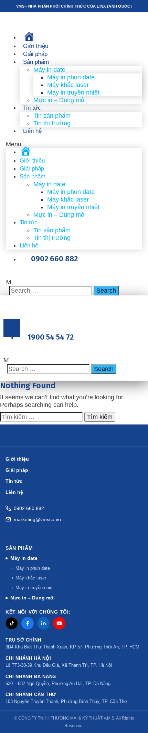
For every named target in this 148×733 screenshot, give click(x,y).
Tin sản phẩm (52, 115)
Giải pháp (35, 54)
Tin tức (32, 108)
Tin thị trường (52, 123)
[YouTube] (59, 623)
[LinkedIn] (43, 623)
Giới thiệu (35, 46)
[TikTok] (12, 623)
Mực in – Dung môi (59, 100)
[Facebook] (27, 623)
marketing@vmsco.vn (37, 519)
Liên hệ (32, 131)
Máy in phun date (71, 77)
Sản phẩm (36, 62)
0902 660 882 (29, 508)
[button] (74, 144)
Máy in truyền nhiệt (73, 92)
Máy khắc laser (68, 84)
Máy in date (49, 69)
